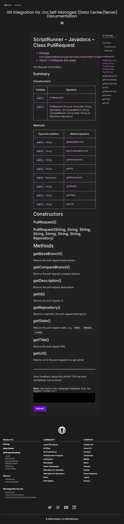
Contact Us (88, 444)
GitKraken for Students (53, 470)
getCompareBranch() (111, 79)
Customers (48, 459)
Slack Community (51, 466)
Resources (10, 458)
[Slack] (58, 507)
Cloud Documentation (14, 495)
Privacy (87, 481)
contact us (49, 390)
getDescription (73, 159)
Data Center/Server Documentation (20, 497)
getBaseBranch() (109, 76)
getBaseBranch (74, 142)
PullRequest (56, 60)
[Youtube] (66, 507)
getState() (106, 95)
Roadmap (9, 466)
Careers (87, 452)
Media (86, 459)
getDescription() (109, 83)
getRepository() (109, 91)
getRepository (73, 177)
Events (87, 470)
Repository (55, 116)
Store (45, 477)
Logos (86, 477)
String (66, 106)
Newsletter (48, 463)
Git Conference (50, 452)
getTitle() (106, 99)
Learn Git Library (50, 444)
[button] (62, 22)
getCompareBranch (76, 150)
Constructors (110, 46)
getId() (105, 87)
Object (43, 60)
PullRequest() (108, 56)
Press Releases (90, 473)
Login (7, 456)
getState (70, 186)
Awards (87, 466)
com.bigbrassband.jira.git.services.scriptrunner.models (70, 56)
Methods (108, 50)
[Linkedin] (74, 507)
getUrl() (105, 103)
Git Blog (46, 448)
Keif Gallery (48, 481)
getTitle (70, 195)
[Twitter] (50, 507)
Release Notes (11, 463)
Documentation (11, 461)
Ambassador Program (53, 455)
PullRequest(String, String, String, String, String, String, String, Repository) (110, 66)
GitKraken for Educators (54, 473)
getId (69, 168)
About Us (88, 448)
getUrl (69, 204)
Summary (106, 42)
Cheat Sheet (10, 468)
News (86, 463)
